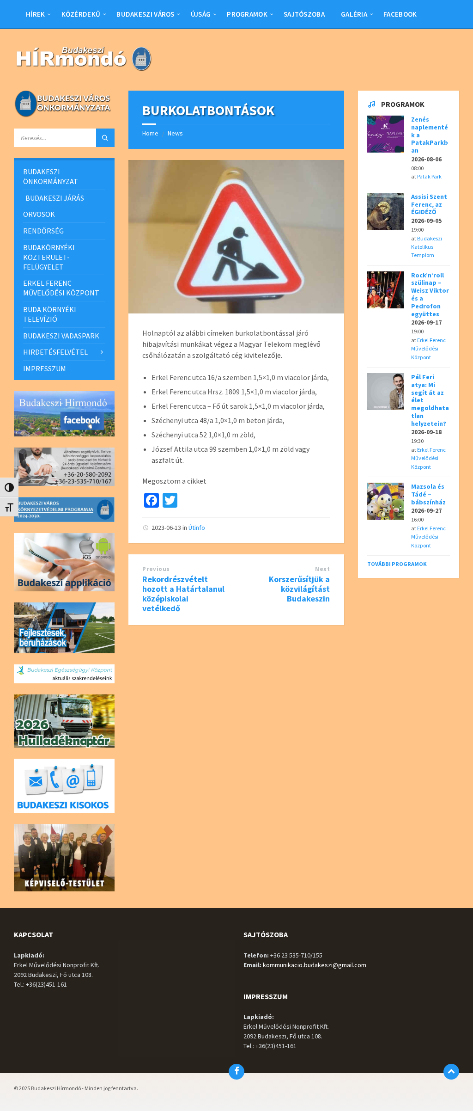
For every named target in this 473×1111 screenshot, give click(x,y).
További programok (397, 563)
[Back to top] (451, 1072)
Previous (156, 569)
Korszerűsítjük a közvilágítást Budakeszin (299, 589)
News (175, 133)
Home (150, 133)
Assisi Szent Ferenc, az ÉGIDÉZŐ (429, 204)
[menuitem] (35, 14)
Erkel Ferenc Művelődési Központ (428, 349)
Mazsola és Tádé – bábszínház (428, 494)
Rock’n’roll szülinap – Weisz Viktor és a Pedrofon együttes (430, 294)
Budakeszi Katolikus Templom (426, 247)
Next (322, 569)
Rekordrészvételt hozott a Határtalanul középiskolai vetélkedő (183, 593)
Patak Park (429, 176)
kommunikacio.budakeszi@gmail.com (314, 965)
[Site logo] (83, 72)
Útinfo (196, 527)
